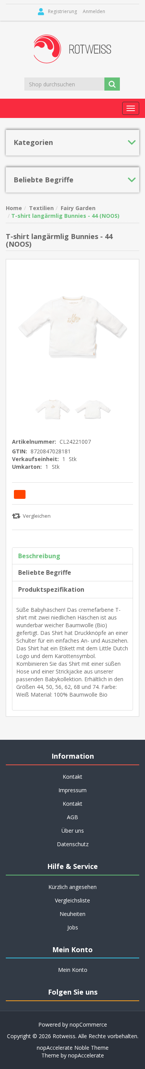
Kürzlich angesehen (72, 887)
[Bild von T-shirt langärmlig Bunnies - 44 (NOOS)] (53, 408)
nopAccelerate (86, 1055)
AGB (72, 817)
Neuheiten (72, 913)
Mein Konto (72, 969)
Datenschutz (73, 844)
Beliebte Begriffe (44, 572)
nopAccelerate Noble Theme (73, 1047)
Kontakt (72, 803)
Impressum (72, 790)
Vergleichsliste (72, 900)
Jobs (72, 927)
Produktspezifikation (51, 589)
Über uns (72, 830)
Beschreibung (39, 556)
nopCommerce (88, 1024)
